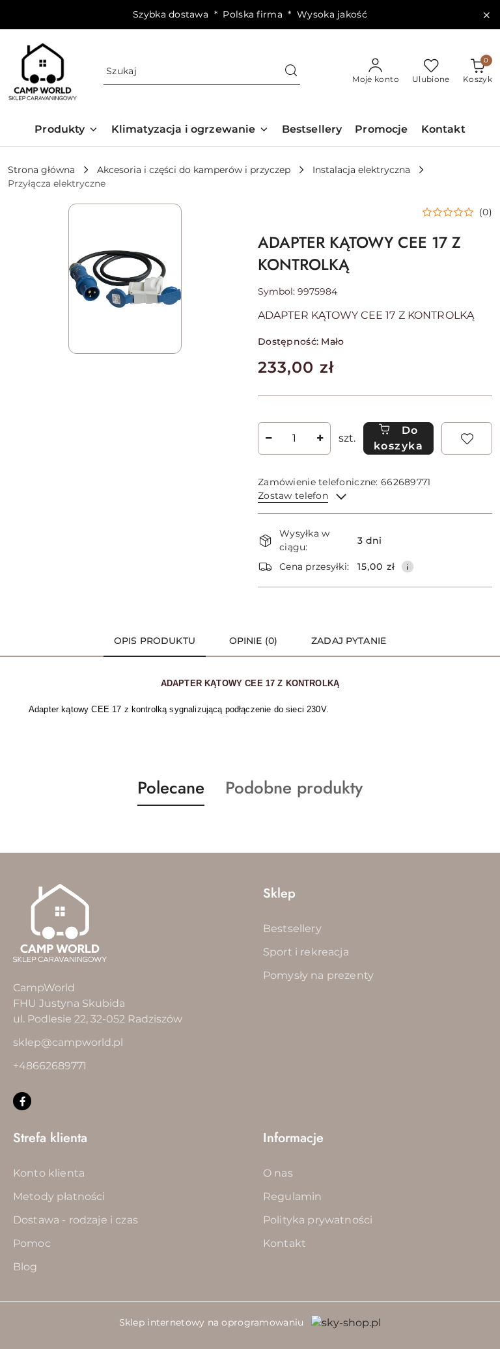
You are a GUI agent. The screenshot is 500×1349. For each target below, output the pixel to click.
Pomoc (32, 1243)
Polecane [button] (170, 787)
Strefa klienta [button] (50, 1138)
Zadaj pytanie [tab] (348, 641)
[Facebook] (22, 1101)
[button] (66, 130)
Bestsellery (292, 928)
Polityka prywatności (317, 1220)
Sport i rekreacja (306, 952)
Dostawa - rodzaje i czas (75, 1220)
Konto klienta (49, 1173)
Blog (25, 1267)
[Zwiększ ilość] (320, 438)
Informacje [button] (293, 1138)
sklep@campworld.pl (68, 1042)
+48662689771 (50, 1066)
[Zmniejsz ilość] (268, 438)
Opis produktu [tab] (154, 641)
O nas (278, 1173)
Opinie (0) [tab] (253, 641)
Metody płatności (59, 1196)
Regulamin (292, 1196)
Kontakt (284, 1243)
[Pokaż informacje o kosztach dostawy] (407, 566)
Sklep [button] (279, 893)
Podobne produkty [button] (294, 787)
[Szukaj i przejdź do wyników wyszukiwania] (291, 71)
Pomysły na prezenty (318, 975)
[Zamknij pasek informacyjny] (486, 15)
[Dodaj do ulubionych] (466, 438)
